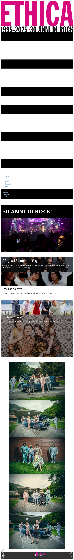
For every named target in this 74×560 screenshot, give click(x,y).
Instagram (6, 194)
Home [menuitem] (7, 176)
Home (5, 190)
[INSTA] (40, 555)
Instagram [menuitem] (8, 181)
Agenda (5, 192)
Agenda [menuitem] (7, 179)
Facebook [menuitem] (8, 184)
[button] (2, 553)
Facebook (6, 196)
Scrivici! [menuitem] (7, 186)
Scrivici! (5, 198)
